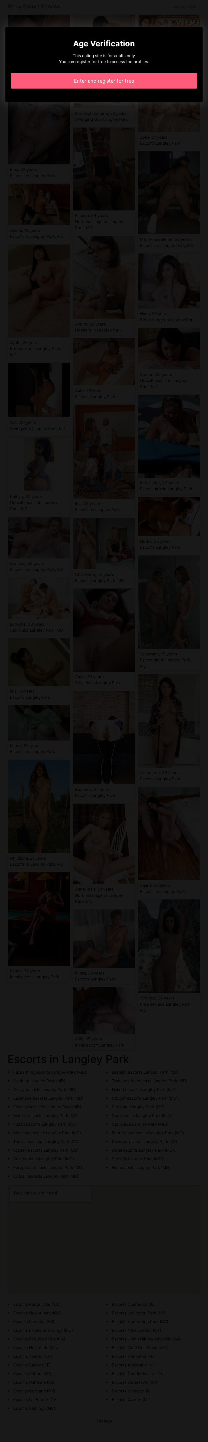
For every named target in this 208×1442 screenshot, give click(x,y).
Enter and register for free (104, 81)
